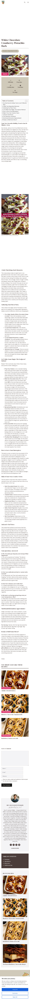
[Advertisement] (15, 20)
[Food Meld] (3, 2)
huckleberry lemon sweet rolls (9, 738)
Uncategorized (6, 688)
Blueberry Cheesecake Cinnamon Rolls (11, 714)
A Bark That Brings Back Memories (11, 106)
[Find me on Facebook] (11, 845)
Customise (15, 993)
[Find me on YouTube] (19, 845)
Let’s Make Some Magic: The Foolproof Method (14, 109)
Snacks (5, 74)
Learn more (15, 848)
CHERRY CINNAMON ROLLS (8, 691)
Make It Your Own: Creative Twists (11, 113)
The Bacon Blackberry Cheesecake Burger (14, 964)
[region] (15, 988)
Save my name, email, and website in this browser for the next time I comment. (15, 780)
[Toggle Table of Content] (25, 101)
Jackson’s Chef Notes (8, 114)
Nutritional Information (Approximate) (12, 118)
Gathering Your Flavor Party (9, 108)
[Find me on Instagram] (16, 845)
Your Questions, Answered (9, 116)
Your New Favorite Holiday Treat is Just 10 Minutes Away (15, 103)
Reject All (15, 997)
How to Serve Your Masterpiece (10, 111)
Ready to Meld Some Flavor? (10, 119)
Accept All (15, 989)
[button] (24, 2)
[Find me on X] (14, 845)
